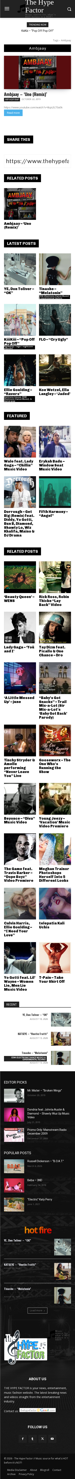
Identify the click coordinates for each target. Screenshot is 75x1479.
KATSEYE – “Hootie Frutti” (33, 1034)
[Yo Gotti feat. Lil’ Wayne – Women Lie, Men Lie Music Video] (20, 958)
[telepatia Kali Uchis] (55, 903)
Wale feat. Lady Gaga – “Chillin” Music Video (18, 465)
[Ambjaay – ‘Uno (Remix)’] (37, 72)
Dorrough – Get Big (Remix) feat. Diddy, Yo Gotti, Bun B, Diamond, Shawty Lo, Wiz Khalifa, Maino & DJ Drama (19, 524)
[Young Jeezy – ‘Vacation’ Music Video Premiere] (55, 799)
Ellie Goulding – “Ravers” (18, 392)
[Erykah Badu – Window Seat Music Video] (55, 442)
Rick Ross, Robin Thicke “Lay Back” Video (54, 601)
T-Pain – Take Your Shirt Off (52, 979)
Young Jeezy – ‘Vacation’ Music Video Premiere (54, 822)
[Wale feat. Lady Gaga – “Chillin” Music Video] (20, 442)
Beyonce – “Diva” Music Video (19, 820)
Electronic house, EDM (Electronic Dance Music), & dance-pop (18, 399)
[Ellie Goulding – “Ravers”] (20, 370)
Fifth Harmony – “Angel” (53, 514)
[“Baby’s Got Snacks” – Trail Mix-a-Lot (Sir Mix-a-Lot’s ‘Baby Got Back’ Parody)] (55, 678)
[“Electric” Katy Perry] (14, 1205)
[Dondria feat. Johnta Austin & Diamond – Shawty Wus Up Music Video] (14, 1115)
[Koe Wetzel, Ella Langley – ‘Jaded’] (55, 370)
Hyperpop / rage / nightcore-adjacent (18, 347)
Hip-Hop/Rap (12, 99)
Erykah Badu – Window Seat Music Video (52, 465)
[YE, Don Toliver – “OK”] (20, 269)
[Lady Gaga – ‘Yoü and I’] (20, 627)
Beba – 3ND (34, 1180)
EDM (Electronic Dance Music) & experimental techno (54, 297)
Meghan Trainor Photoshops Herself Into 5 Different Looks (54, 875)
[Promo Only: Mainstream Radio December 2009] (14, 1135)
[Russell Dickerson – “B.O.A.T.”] (14, 1166)
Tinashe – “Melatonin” (50, 291)
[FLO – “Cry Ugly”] (55, 320)
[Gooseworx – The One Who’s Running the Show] (55, 740)
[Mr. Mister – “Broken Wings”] (14, 1096)
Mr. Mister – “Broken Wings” (44, 1090)
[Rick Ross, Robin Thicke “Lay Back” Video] (55, 577)
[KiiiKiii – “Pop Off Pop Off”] (20, 320)
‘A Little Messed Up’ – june (19, 700)
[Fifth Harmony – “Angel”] (55, 492)
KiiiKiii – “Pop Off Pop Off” (37, 30)
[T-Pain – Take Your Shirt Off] (55, 958)
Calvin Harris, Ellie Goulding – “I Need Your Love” (18, 929)
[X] (42, 1439)
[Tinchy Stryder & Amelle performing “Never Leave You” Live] (20, 740)
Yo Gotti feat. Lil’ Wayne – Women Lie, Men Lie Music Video (19, 983)
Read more (13, 112)
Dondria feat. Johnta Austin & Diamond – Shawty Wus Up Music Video (48, 1113)
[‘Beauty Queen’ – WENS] (20, 577)
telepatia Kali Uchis (52, 925)
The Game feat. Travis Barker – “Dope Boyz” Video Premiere (18, 875)
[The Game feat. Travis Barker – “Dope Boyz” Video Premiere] (20, 849)
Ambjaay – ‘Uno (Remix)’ (25, 94)
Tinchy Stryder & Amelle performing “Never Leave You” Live (19, 768)
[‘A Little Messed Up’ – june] (20, 678)
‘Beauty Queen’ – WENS (19, 599)
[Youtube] (52, 1439)
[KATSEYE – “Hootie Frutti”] (61, 1039)
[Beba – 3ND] (14, 1185)
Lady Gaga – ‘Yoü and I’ (19, 649)
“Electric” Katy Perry (39, 1199)
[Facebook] (23, 1439)
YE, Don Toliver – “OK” (19, 291)
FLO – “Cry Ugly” (53, 339)
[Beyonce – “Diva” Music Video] (20, 799)
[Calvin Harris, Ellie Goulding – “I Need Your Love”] (20, 903)
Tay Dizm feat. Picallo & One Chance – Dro (52, 651)
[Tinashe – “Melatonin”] (55, 269)
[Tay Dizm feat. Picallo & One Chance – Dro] (55, 627)
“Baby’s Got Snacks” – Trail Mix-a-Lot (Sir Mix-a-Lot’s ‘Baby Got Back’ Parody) (53, 708)
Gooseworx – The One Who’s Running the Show (55, 766)
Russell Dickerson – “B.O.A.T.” (45, 1161)
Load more (36, 1310)
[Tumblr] (32, 1439)
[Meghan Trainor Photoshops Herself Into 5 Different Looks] (55, 849)
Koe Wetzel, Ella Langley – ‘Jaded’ (54, 392)
